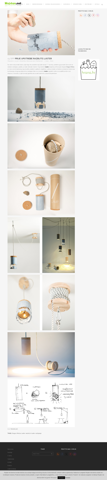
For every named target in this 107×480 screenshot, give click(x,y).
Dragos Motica (70, 67)
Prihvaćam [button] (61, 477)
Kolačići (10, 465)
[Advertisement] (90, 33)
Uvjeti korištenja (12, 468)
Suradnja (10, 452)
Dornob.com (14, 429)
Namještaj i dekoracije (26, 61)
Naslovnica (10, 449)
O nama (10, 455)
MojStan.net (39, 61)
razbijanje (38, 433)
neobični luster (30, 433)
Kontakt (10, 462)
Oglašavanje (11, 459)
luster (47, 67)
